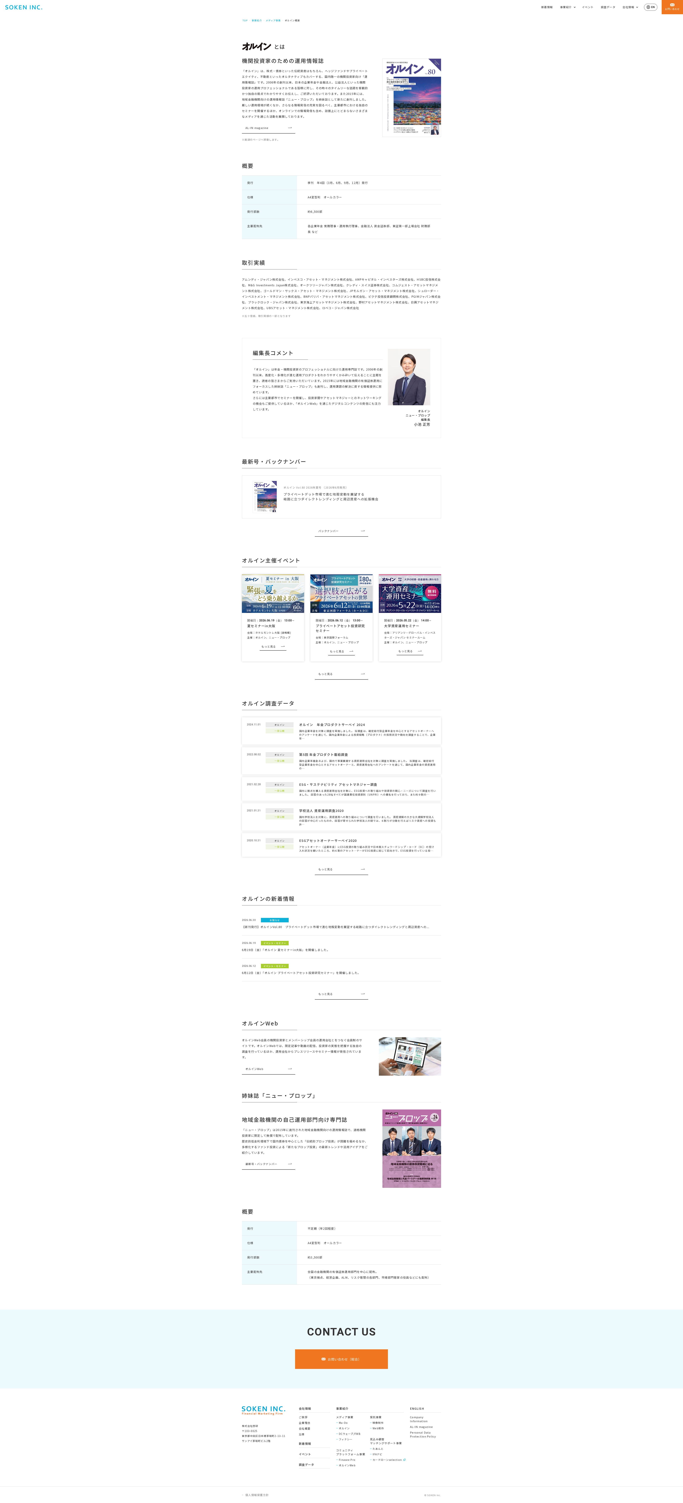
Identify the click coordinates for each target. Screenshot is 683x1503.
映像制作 (378, 1422)
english (417, 1408)
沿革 (302, 1434)
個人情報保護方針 (257, 1495)
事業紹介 (257, 20)
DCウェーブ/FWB (350, 1434)
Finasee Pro (347, 1460)
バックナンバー (328, 531)
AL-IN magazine (256, 128)
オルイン (344, 1428)
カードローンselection (387, 1460)
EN (653, 7)
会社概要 (304, 1428)
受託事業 (376, 1417)
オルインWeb (254, 1069)
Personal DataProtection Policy (423, 1434)
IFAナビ (377, 1454)
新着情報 (547, 7)
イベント (588, 7)
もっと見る (268, 646)
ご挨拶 (303, 1417)
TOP (245, 20)
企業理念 (304, 1423)
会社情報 (305, 1408)
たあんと (378, 1448)
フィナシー (345, 1439)
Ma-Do (343, 1422)
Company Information (419, 1419)
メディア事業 (273, 20)
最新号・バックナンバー (261, 1164)
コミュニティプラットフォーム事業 (350, 1452)
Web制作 (378, 1428)
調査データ (608, 7)
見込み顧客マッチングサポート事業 (386, 1441)
